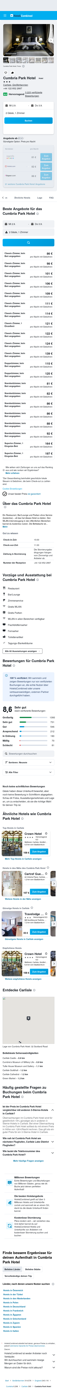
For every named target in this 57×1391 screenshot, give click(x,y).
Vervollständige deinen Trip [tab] (18, 1275)
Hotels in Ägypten (12, 1314)
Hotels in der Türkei (13, 1294)
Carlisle (24, 1386)
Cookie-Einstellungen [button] (12, 488)
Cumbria (9, 1386)
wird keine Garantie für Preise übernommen (27, 1345)
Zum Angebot (39, 851)
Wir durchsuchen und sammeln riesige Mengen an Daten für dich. (24, 1361)
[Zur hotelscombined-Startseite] (21, 15)
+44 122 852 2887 (12, 88)
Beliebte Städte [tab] (32, 1269)
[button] (5, 15)
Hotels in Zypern (11, 1322)
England (38, 1380)
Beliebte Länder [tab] (12, 1269)
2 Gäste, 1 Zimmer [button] (15, 113)
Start (7, 1380)
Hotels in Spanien (12, 1326)
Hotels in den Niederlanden (16, 1298)
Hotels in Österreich (13, 1290)
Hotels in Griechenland (14, 1318)
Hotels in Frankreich (13, 1310)
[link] (23, 859)
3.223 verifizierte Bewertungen (33, 94)
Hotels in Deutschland (14, 1306)
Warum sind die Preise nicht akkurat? (23, 1367)
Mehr (5, 526)
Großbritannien (18, 1380)
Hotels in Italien (11, 1330)
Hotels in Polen (10, 1302)
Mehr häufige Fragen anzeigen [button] (28, 1160)
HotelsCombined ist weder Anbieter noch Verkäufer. (25, 1355)
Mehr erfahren (12, 473)
